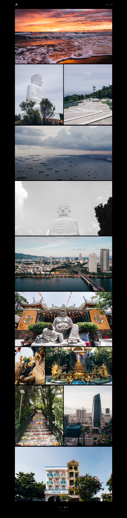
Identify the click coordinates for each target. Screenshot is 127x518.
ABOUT (111, 4)
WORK (107, 4)
